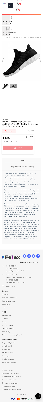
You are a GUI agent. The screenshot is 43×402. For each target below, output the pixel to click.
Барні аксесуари (8, 359)
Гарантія (5, 294)
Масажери (5, 356)
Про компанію (7, 315)
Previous (3, 61)
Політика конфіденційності (12, 335)
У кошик (19, 148)
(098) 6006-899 (12, 268)
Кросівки (5, 119)
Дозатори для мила (9, 362)
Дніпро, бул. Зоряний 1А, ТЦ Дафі (19, 277)
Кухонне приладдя (9, 386)
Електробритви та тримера (12, 390)
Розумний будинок (8, 343)
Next (40, 61)
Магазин (5, 322)
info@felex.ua (11, 286)
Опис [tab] (22, 160)
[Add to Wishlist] (31, 137)
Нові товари (6, 304)
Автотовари (6, 349)
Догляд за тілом (7, 353)
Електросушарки (8, 370)
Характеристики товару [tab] (22, 166)
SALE (3, 308)
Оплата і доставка (8, 301)
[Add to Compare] (27, 137)
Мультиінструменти (9, 380)
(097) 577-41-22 (12, 280)
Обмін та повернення (9, 298)
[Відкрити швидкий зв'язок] (38, 396)
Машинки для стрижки (10, 373)
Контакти (5, 319)
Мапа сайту (6, 332)
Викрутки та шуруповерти (11, 376)
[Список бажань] (18, 3)
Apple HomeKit (7, 346)
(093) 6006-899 (12, 266)
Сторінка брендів (8, 328)
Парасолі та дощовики (10, 383)
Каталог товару (7, 325)
